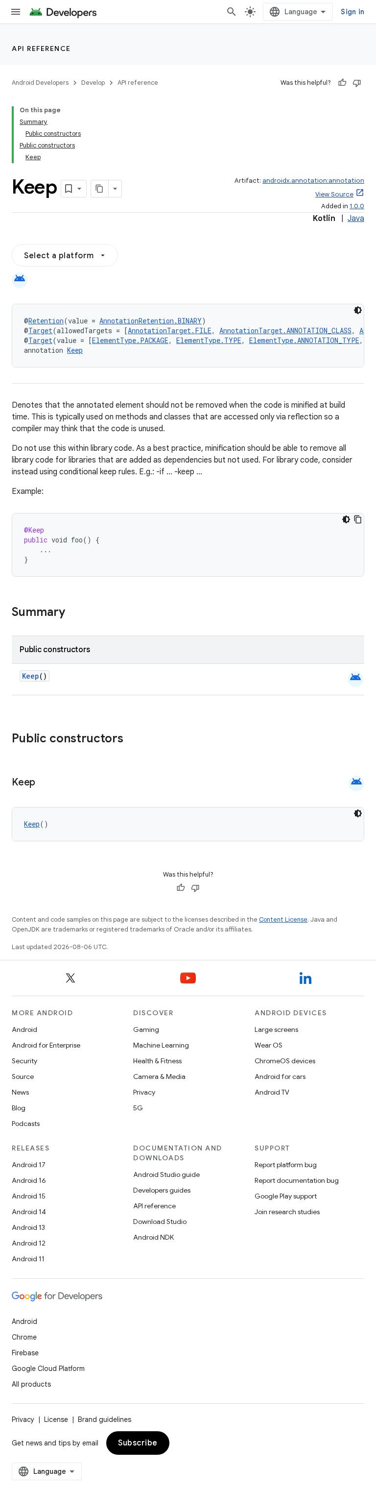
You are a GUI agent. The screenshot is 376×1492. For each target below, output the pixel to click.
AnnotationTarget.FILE (170, 330)
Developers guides (161, 1190)
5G (138, 1107)
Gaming (146, 1029)
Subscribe (138, 1443)
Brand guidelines (104, 1419)
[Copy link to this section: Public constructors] (136, 739)
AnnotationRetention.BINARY (150, 320)
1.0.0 (357, 206)
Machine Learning (161, 1045)
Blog (18, 1107)
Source (23, 1076)
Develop (93, 82)
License (56, 1419)
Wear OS (268, 1045)
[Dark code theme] (358, 310)
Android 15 (29, 1196)
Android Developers (40, 82)
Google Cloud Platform (48, 1368)
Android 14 (29, 1211)
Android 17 (29, 1164)
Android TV (272, 1092)
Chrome (24, 1337)
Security (24, 1060)
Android (24, 1029)
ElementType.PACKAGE (130, 340)
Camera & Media (159, 1076)
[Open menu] (15, 12)
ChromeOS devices (285, 1060)
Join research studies (287, 1211)
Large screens (276, 1029)
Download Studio (160, 1221)
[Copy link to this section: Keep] (45, 783)
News (20, 1092)
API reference (41, 48)
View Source (334, 194)
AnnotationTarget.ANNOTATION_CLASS (285, 330)
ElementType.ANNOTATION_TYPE (304, 340)
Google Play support (286, 1196)
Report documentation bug (297, 1180)
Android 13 (28, 1227)
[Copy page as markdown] (100, 188)
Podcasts (26, 1123)
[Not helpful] (357, 82)
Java (356, 218)
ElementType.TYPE (208, 340)
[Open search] (231, 12)
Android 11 (28, 1258)
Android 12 (29, 1243)
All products (31, 1384)
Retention (46, 320)
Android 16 (29, 1180)
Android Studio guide (166, 1174)
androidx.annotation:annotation (313, 180)
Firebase (25, 1352)
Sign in (352, 11)
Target (40, 330)
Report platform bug (286, 1164)
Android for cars (280, 1076)
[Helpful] (342, 82)
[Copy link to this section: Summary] (75, 613)
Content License (283, 919)
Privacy (144, 1092)
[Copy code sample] (358, 519)
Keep (75, 350)
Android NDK (153, 1237)
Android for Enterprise (46, 1045)
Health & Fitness (157, 1060)
